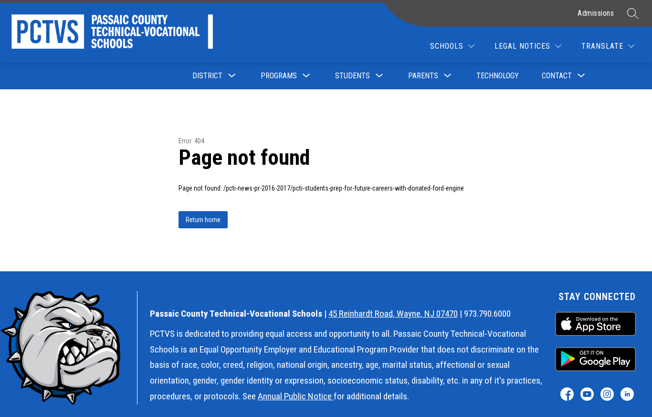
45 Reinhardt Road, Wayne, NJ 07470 (393, 313)
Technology (497, 75)
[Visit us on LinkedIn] (627, 394)
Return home (203, 220)
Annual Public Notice (296, 396)
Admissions (596, 13)
